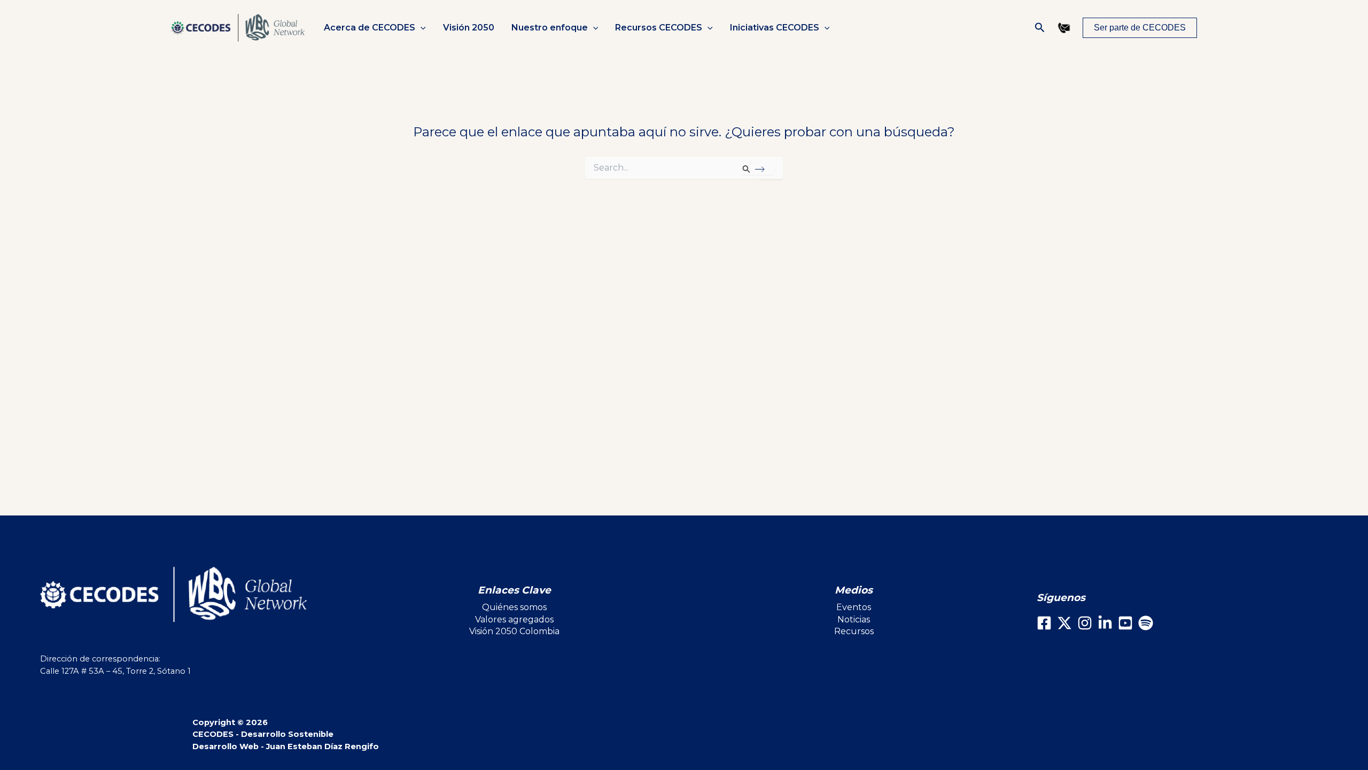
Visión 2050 (468, 28)
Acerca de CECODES (369, 28)
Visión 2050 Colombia (514, 631)
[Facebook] (1044, 622)
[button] (420, 28)
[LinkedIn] (1105, 622)
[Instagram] (1084, 622)
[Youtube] (1125, 622)
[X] (1064, 622)
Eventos (853, 607)
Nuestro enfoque (549, 28)
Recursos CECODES (658, 28)
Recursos (854, 631)
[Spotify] (1145, 622)
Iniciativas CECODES (774, 28)
